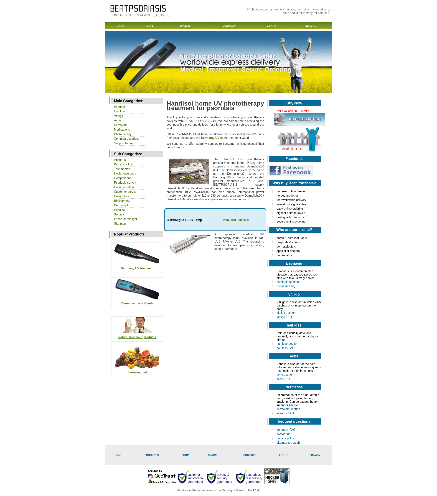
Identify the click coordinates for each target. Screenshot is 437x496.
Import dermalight (125, 219)
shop (149, 26)
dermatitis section (288, 409)
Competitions (122, 178)
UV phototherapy (257, 9)
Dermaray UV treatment (137, 268)
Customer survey (125, 191)
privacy (310, 26)
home (120, 26)
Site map (120, 223)
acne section (285, 374)
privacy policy (286, 438)
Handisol (119, 210)
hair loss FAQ (286, 348)
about (271, 26)
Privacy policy (123, 164)
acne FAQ (283, 379)
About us (120, 160)
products (152, 455)
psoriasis (279, 9)
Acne (117, 120)
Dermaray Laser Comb (137, 303)
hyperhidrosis (320, 9)
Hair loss (120, 111)
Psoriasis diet (137, 372)
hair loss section (287, 343)
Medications (122, 129)
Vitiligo (118, 116)
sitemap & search (288, 442)
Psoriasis (120, 107)
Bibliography (122, 200)
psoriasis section (288, 281)
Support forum (123, 143)
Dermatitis (120, 125)
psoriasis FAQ (286, 286)
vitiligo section (286, 312)
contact (229, 26)
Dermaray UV (210, 137)
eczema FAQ (285, 413)
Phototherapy (123, 134)
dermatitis (303, 9)
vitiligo (291, 9)
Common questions (127, 138)
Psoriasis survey (125, 182)
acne (286, 13)
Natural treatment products (137, 337)
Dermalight (121, 205)
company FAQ (286, 429)
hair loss (323, 13)
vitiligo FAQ (284, 317)
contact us (283, 434)
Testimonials (122, 169)
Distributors (121, 196)
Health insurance (125, 173)
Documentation (124, 187)
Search (184, 26)
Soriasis (119, 214)
